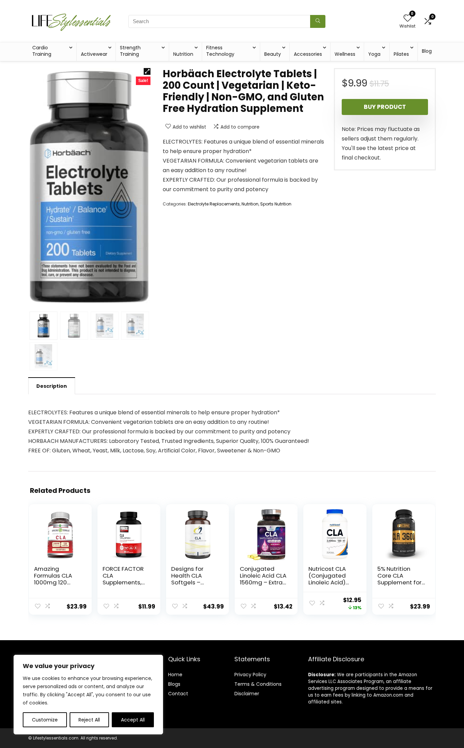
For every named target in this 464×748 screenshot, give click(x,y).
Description (51, 386)
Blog (427, 51)
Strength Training (130, 50)
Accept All (133, 719)
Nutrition (183, 54)
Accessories (308, 54)
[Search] (317, 21)
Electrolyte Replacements (214, 204)
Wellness (345, 54)
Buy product (385, 107)
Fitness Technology (220, 50)
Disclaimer (246, 693)
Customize (45, 719)
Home (175, 674)
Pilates (401, 54)
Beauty (272, 54)
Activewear (94, 54)
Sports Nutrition (275, 204)
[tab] (51, 385)
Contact (178, 693)
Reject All (89, 719)
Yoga (374, 54)
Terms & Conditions (258, 684)
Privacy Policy (250, 674)
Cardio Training (41, 50)
